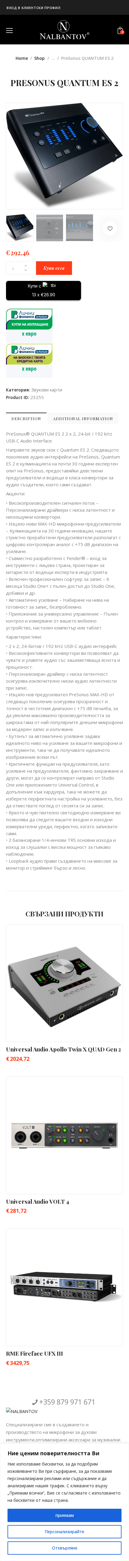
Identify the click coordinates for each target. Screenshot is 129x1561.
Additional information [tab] (83, 418)
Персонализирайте (64, 1531)
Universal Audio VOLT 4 (37, 1201)
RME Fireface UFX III (34, 1353)
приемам (65, 1515)
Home (22, 58)
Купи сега (54, 268)
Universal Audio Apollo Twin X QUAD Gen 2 (63, 1049)
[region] (64, 1502)
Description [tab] (26, 418)
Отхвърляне (64, 1548)
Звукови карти (46, 390)
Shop (39, 58)
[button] (110, 228)
